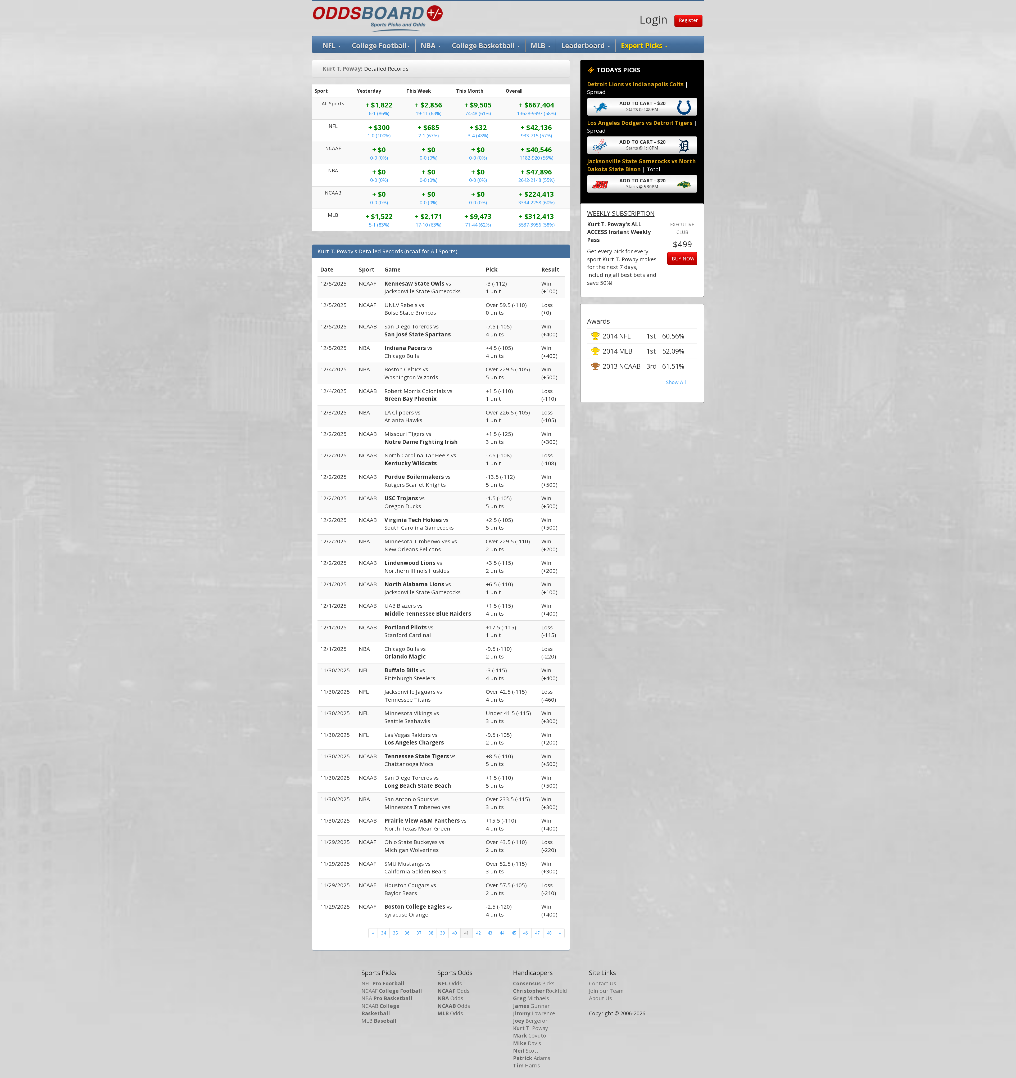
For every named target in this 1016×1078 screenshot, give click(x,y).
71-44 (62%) (478, 225)
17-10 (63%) (428, 225)
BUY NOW (683, 258)
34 (383, 933)
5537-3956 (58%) (536, 225)
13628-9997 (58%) (536, 113)
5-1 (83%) (379, 225)
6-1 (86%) (379, 113)
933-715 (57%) (536, 135)
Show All (676, 382)
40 (454, 933)
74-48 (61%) (478, 113)
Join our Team (606, 990)
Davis (527, 1043)
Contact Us (602, 983)
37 (419, 933)
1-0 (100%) (379, 135)
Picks (534, 983)
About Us (600, 998)
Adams (531, 1058)
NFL (330, 45)
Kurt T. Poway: (342, 68)
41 (466, 933)
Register (688, 20)
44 (502, 933)
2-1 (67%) (428, 135)
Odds (449, 983)
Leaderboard (584, 45)
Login (653, 19)
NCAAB (380, 1009)
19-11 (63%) (428, 113)
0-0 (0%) (379, 158)
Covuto (529, 1035)
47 (537, 933)
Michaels (531, 998)
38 (431, 933)
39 (442, 933)
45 (513, 933)
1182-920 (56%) (536, 158)
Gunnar (531, 1005)
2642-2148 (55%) (536, 180)
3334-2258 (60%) (536, 202)
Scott (525, 1050)
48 (549, 933)
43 (490, 933)
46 (525, 933)
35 (395, 933)
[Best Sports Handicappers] (378, 18)
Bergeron (531, 1020)
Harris (526, 1065)
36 (407, 933)
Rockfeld (540, 990)
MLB (539, 45)
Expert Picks (642, 45)
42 (478, 933)
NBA (429, 45)
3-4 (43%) (478, 135)
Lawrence (534, 1013)
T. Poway (530, 1028)
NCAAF (391, 990)
